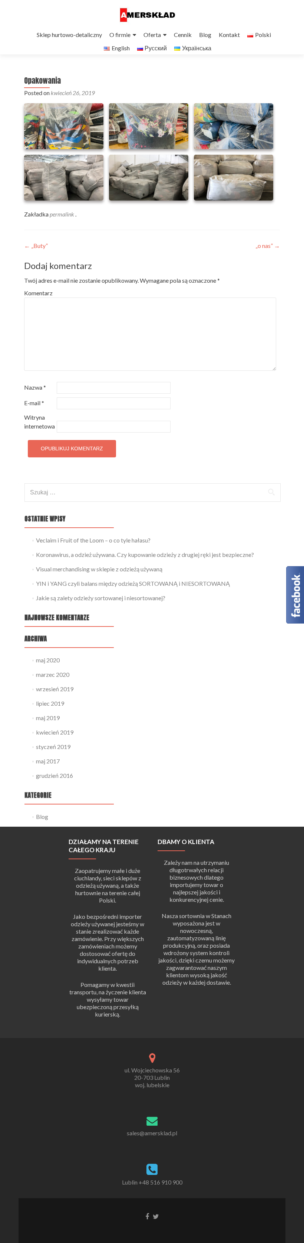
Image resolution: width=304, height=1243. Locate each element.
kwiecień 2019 (54, 732)
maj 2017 (48, 761)
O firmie (119, 34)
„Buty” (36, 245)
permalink (62, 214)
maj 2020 (48, 660)
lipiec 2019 (50, 703)
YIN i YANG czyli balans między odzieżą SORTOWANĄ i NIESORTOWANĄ (133, 583)
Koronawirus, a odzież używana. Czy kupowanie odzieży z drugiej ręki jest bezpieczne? (145, 554)
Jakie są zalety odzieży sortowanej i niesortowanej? (100, 597)
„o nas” (267, 245)
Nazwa (35, 387)
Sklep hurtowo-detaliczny (69, 34)
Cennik (183, 34)
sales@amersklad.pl (152, 1132)
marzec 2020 (52, 674)
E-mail (34, 402)
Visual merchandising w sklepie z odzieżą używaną (99, 568)
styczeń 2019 (53, 746)
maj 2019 (48, 717)
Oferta (152, 34)
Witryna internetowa (39, 422)
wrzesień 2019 (54, 688)
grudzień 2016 (54, 775)
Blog (205, 34)
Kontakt (229, 34)
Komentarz (38, 292)
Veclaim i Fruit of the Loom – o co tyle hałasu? (93, 540)
